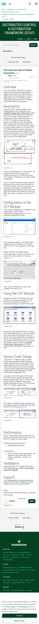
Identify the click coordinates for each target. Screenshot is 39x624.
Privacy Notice (10, 606)
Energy (22, 555)
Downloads (6, 590)
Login (28, 39)
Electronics (15, 555)
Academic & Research (9, 552)
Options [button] (32, 76)
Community (11, 9)
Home (3, 9)
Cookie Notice (22, 606)
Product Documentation (18, 590)
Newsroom (7, 582)
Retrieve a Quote (9, 570)
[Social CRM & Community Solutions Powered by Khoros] (19, 526)
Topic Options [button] (7, 51)
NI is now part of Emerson (10, 580)
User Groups (21, 9)
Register (20, 39)
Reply (32, 501)
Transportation (8, 560)
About (21, 580)
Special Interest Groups (10, 12)
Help (35, 39)
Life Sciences (14, 557)
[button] (19, 152)
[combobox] (14, 45)
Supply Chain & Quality (18, 582)
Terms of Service (20, 570)
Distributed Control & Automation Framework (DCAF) (18, 15)
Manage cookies (19, 621)
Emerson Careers (30, 580)
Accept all (19, 615)
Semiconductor (24, 557)
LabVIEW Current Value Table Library (17, 113)
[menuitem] (29, 4)
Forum (6, 19)
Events (29, 582)
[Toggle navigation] (10, 4)
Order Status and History (25, 567)
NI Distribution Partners (9, 567)
